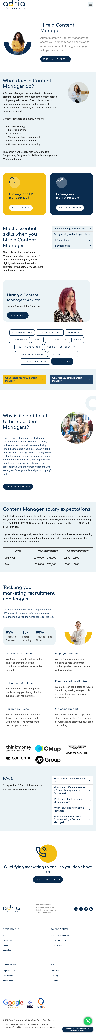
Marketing (7, 950)
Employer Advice (9, 971)
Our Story (54, 976)
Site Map (51, 1020)
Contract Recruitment (59, 940)
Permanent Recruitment (60, 935)
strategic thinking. (37, 445)
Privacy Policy (42, 1020)
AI (3, 935)
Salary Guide (8, 981)
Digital (5, 945)
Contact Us (55, 971)
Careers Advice (8, 976)
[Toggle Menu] (90, 4)
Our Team (54, 981)
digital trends (29, 456)
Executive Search (57, 945)
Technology (7, 940)
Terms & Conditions (28, 1020)
